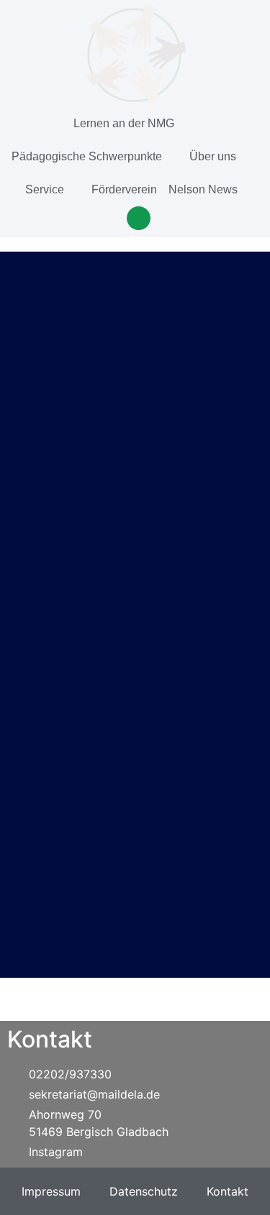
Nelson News (203, 189)
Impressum (51, 1191)
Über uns (212, 156)
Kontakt (227, 1191)
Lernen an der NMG (123, 123)
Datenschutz (143, 1191)
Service (44, 189)
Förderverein (124, 189)
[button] (138, 218)
